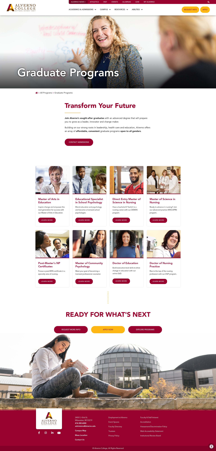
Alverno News (77, 2)
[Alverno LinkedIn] (52, 433)
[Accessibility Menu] (211, 446)
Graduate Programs (63, 93)
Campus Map (80, 431)
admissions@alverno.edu (85, 426)
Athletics (94, 2)
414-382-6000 (80, 423)
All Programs (46, 93)
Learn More (47, 220)
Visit (105, 2)
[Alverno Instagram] (45, 433)
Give (137, 2)
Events (115, 2)
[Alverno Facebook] (39, 433)
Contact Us (79, 440)
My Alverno (149, 2)
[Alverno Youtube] (59, 433)
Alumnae (126, 2)
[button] (208, 2)
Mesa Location (81, 435)
